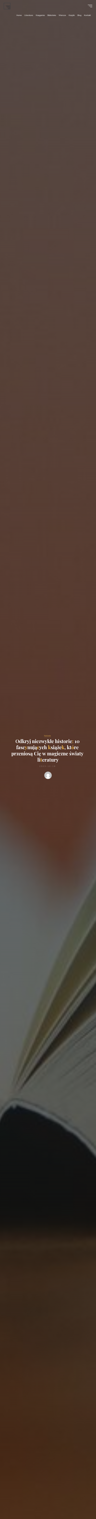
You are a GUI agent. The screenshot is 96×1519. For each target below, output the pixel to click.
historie (47, 735)
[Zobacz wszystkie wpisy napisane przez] (48, 776)
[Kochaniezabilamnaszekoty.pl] (7, 6)
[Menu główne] (90, 6)
